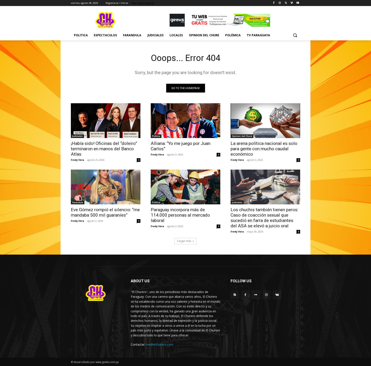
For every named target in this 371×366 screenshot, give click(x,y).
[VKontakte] (277, 295)
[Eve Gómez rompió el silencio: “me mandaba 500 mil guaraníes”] (105, 187)
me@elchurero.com (159, 344)
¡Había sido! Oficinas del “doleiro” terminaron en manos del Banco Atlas (104, 149)
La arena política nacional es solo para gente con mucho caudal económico (264, 149)
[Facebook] (273, 3)
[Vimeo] (291, 3)
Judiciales (77, 136)
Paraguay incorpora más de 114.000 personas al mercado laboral (180, 215)
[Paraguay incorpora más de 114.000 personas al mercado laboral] (185, 187)
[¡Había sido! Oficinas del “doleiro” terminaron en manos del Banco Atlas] (105, 120)
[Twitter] (285, 3)
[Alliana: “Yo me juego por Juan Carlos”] (185, 120)
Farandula (77, 202)
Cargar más (184, 241)
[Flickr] (256, 295)
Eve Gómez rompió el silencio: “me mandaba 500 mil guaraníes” (105, 212)
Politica (156, 136)
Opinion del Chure (242, 136)
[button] (295, 35)
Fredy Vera (77, 159)
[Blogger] (235, 295)
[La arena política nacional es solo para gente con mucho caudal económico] (265, 120)
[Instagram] (279, 3)
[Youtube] (297, 3)
